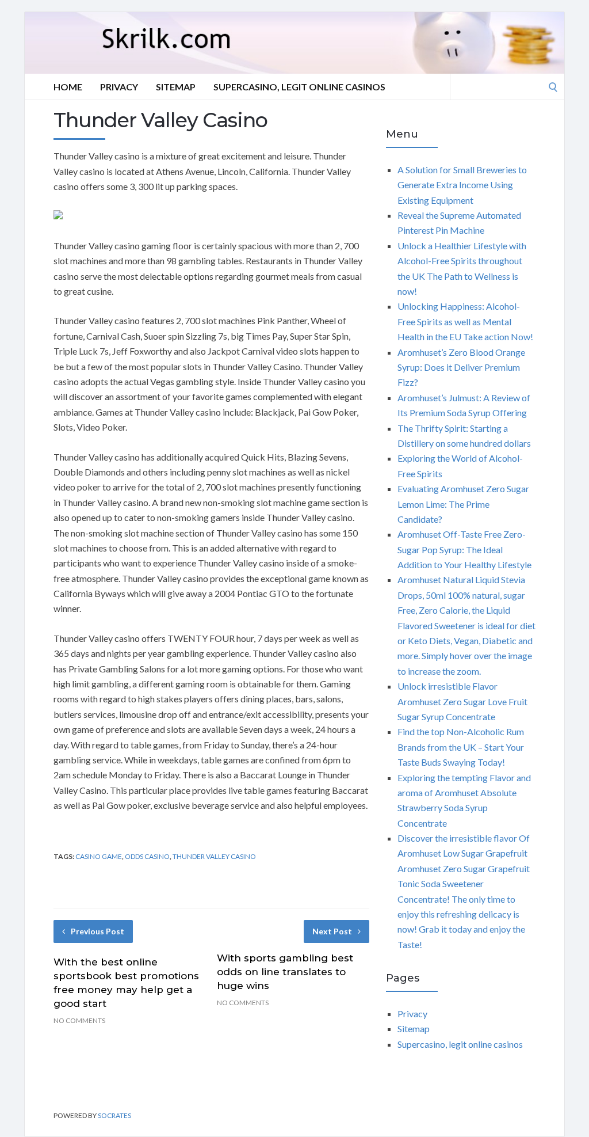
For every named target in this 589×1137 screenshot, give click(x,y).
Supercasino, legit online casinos (299, 86)
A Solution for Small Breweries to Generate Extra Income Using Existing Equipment (462, 185)
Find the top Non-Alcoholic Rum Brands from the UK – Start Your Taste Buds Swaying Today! (460, 746)
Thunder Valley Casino (214, 856)
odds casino (147, 856)
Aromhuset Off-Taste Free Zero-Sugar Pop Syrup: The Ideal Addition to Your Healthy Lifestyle (464, 549)
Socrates (114, 1115)
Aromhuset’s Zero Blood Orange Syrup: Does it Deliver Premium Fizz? (461, 367)
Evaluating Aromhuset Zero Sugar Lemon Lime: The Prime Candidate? (463, 503)
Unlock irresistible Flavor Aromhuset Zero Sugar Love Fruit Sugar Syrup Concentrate (462, 701)
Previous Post (97, 931)
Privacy (119, 86)
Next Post (332, 931)
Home (67, 86)
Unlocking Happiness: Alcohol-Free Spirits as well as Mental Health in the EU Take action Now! (465, 321)
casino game (98, 856)
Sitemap (176, 86)
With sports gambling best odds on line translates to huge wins (285, 971)
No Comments (79, 1020)
